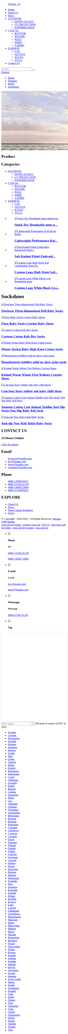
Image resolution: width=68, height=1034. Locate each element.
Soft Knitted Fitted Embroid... (35, 256)
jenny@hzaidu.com (18, 464)
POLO (18, 39)
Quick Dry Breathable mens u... (36, 224)
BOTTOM (20, 33)
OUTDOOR (14, 18)
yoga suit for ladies (11, 524)
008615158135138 (18, 615)
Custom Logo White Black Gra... (37, 288)
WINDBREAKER (24, 27)
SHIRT (18, 42)
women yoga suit (31, 524)
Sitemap (56, 518)
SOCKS (19, 57)
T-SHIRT (19, 45)
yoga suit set (41, 527)
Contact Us (14, 63)
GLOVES (20, 54)
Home (11, 9)
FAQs (11, 513)
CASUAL (13, 30)
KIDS (11, 83)
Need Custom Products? (20, 510)
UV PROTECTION (25, 24)
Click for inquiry (10, 444)
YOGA (18, 60)
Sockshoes (13, 86)
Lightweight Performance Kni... (36, 240)
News (11, 15)
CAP (17, 51)
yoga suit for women (23, 527)
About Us (13, 12)
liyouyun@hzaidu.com (20, 458)
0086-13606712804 (18, 487)
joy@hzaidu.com (17, 461)
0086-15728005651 (18, 490)
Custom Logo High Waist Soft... (36, 272)
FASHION (13, 48)
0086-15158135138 (18, 484)
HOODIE (20, 36)
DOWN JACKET (24, 21)
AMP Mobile (8, 521)
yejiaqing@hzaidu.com (20, 467)
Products (12, 80)
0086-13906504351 (18, 481)
